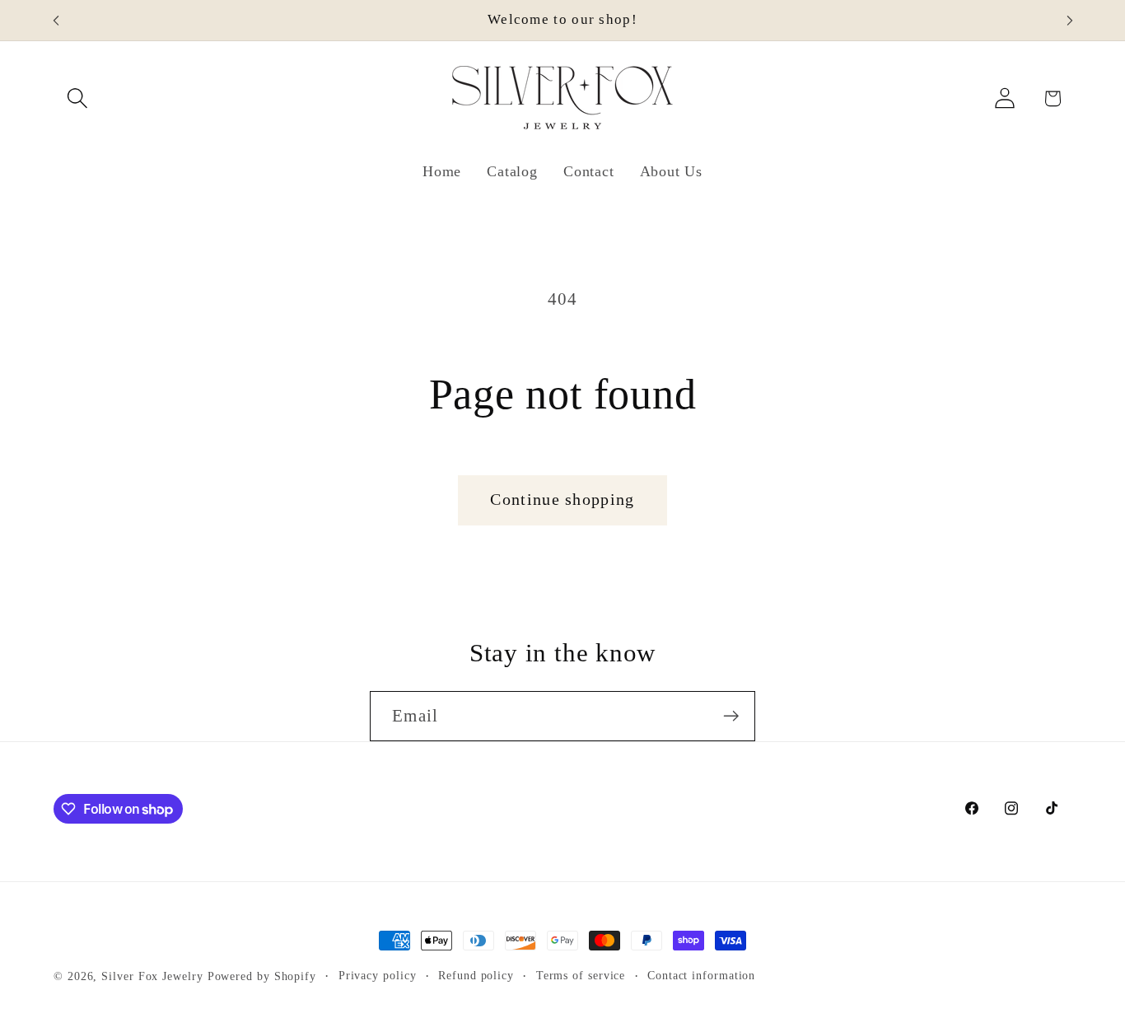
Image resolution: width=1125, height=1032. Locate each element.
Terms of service (581, 975)
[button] (77, 98)
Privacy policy (377, 975)
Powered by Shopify (262, 976)
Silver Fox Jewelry (152, 976)
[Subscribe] (730, 716)
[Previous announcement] (56, 20)
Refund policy (476, 975)
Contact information (701, 975)
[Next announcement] (1070, 20)
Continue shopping (562, 499)
